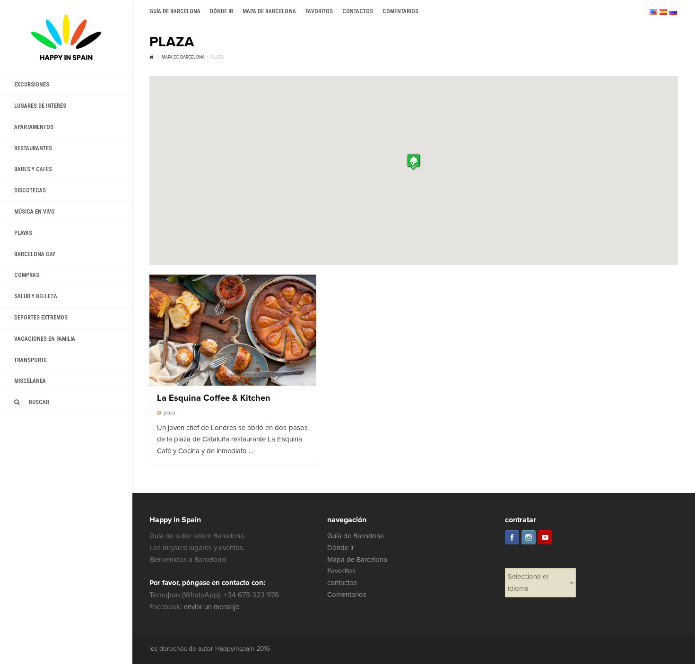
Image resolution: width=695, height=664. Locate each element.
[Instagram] (528, 537)
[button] (413, 162)
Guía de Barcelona (355, 536)
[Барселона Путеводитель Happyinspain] (66, 37)
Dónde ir (340, 547)
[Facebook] (512, 537)
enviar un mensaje (211, 607)
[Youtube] (545, 537)
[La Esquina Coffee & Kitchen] (232, 330)
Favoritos (341, 571)
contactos (342, 582)
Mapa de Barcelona (357, 559)
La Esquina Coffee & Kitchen (214, 398)
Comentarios (346, 594)
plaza (169, 413)
